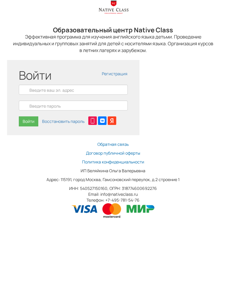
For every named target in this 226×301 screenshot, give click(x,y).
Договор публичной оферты (113, 153)
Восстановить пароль (63, 121)
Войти (28, 121)
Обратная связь (113, 144)
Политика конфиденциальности (113, 162)
